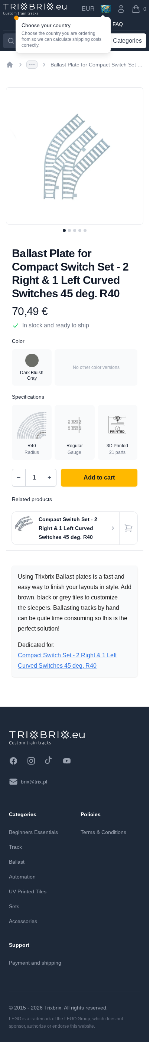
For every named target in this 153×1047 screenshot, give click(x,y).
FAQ (118, 24)
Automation (22, 877)
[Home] (9, 64)
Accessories (23, 921)
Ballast (17, 862)
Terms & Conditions (103, 832)
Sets (14, 906)
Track (15, 847)
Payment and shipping (35, 963)
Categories (127, 40)
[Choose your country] (106, 9)
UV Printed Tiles (27, 891)
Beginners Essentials (33, 832)
